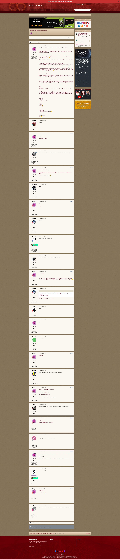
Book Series (58, 9)
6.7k (34, 193)
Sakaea (34, 255)
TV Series (52, 9)
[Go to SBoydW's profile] (34, 340)
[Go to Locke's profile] (34, 408)
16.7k (34, 159)
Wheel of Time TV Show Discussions (50, 11)
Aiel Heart (34, 218)
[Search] (90, 10)
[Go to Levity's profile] (34, 508)
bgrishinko (34, 236)
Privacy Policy (58, 553)
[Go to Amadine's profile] (34, 124)
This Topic (86, 9)
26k (34, 413)
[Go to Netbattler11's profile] (34, 188)
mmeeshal (34, 45)
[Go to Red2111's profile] (34, 154)
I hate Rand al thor (81, 44)
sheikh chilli (80, 45)
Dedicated (79, 36)
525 (34, 514)
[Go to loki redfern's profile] (34, 374)
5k (34, 129)
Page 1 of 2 (39, 522)
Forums (48, 9)
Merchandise (36, 9)
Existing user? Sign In (80, 4)
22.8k (35, 315)
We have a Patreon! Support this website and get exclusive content (59, 1)
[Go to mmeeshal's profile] (31, 33)
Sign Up (88, 4)
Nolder (34, 306)
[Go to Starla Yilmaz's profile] (76, 40)
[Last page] (35, 42)
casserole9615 (34, 434)
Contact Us (62, 553)
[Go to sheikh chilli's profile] (76, 44)
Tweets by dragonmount (54, 541)
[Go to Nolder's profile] (34, 310)
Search (63, 11)
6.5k (34, 264)
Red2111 (34, 150)
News (31, 9)
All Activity (58, 11)
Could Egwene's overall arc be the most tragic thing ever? (83, 34)
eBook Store (42, 9)
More (71, 9)
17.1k (34, 345)
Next (34, 522)
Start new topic (70, 37)
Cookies (65, 553)
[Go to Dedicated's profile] (76, 34)
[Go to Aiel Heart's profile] (34, 222)
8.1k (34, 247)
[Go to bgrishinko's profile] (34, 240)
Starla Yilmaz (80, 40)
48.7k (35, 227)
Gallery (63, 9)
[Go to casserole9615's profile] (34, 438)
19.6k (34, 379)
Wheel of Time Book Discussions (39, 11)
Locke (34, 404)
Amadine (34, 120)
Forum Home (31, 11)
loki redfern (34, 370)
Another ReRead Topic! (82, 39)
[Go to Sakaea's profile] (34, 259)
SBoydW (34, 336)
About (67, 9)
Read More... (78, 85)
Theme (55, 553)
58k (34, 54)
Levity (34, 505)
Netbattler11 (34, 184)
